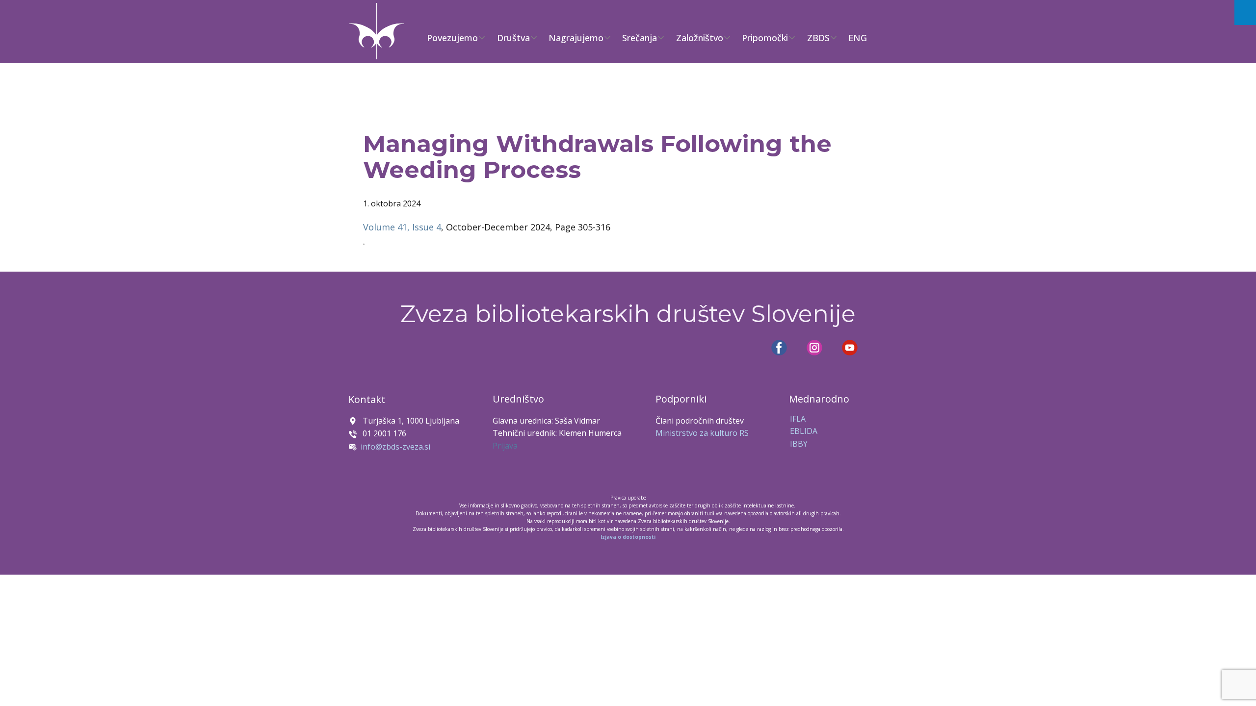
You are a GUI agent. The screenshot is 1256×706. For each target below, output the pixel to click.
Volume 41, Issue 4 (402, 227)
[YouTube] (850, 347)
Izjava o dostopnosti (628, 536)
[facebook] (779, 347)
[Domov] (376, 31)
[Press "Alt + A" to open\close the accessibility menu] (1245, 12)
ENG (857, 38)
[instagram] (814, 347)
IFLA (798, 418)
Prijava (505, 445)
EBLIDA (803, 431)
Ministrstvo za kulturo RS (702, 433)
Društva (513, 38)
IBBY (799, 443)
